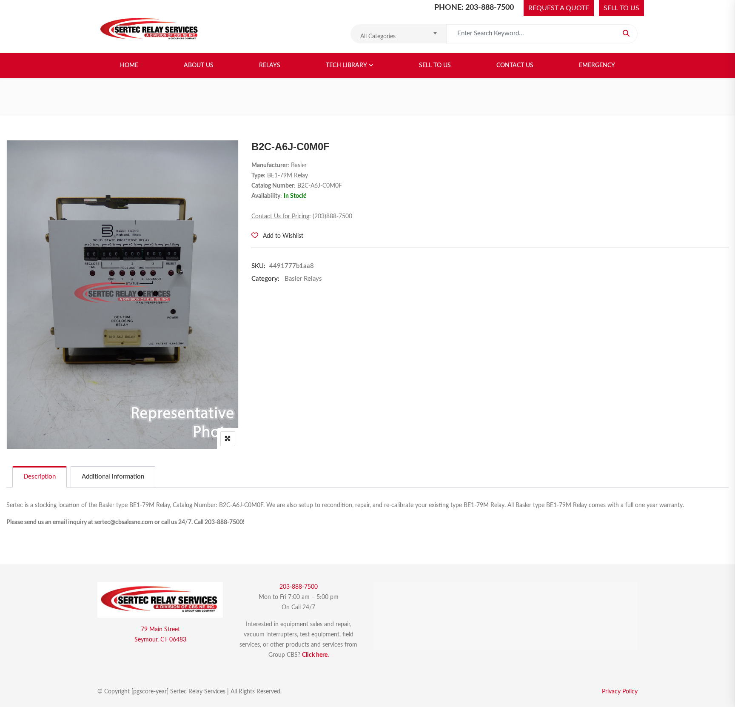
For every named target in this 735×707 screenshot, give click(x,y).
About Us (199, 65)
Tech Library (346, 65)
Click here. (315, 655)
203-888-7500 (298, 587)
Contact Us (514, 65)
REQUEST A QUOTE (558, 8)
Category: (265, 279)
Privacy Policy (620, 692)
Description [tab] (39, 476)
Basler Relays (303, 279)
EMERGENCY (597, 65)
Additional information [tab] (113, 476)
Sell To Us (435, 65)
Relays (269, 65)
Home (129, 65)
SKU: (258, 266)
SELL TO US (621, 8)
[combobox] (398, 33)
